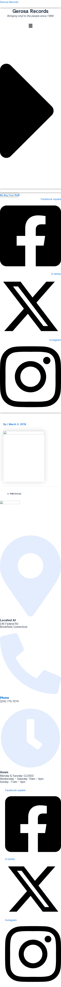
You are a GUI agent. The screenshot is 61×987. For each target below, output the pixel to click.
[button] (30, 26)
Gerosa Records (9, 2)
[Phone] (30, 692)
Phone (4, 697)
